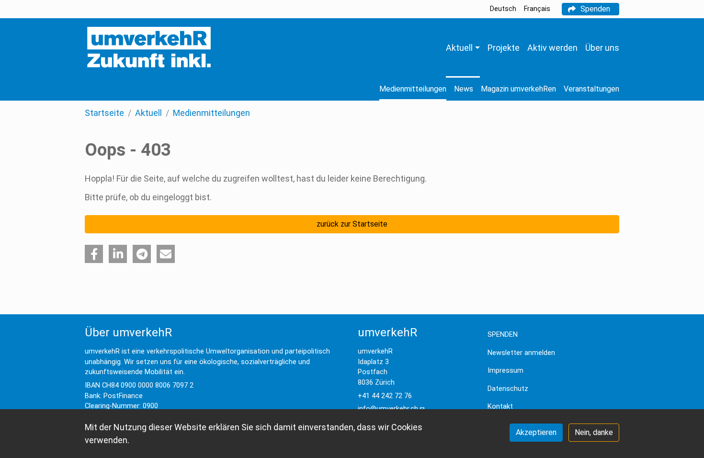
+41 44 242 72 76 (385, 396)
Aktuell (148, 113)
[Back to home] (149, 48)
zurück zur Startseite (352, 224)
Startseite (104, 113)
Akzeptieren (536, 432)
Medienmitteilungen (211, 113)
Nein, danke (594, 432)
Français (537, 9)
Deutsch (503, 9)
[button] (94, 254)
